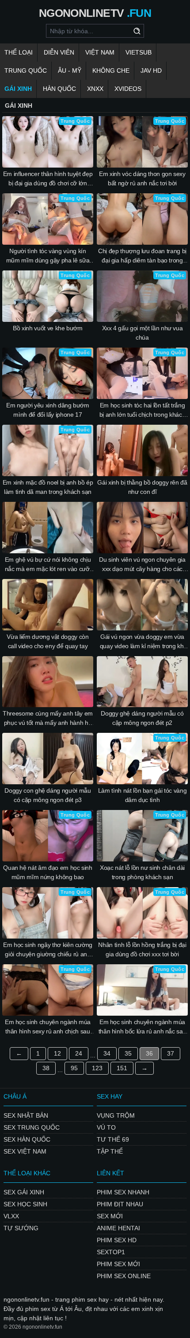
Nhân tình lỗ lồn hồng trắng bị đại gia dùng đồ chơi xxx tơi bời (142, 949)
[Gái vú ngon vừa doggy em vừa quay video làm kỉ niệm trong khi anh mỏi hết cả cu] (142, 604)
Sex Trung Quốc (32, 1127)
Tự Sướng (21, 1228)
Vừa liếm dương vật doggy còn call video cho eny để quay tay (47, 641)
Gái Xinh (18, 88)
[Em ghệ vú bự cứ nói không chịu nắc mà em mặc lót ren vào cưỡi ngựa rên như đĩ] (47, 527)
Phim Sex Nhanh (123, 1192)
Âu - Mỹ (69, 70)
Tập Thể (110, 1151)
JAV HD (151, 70)
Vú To (106, 1127)
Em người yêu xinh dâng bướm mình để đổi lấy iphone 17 (47, 410)
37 (170, 1053)
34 (106, 1053)
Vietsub (138, 52)
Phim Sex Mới (118, 1264)
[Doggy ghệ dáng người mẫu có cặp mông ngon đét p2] (142, 682)
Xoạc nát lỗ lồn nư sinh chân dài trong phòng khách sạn (142, 872)
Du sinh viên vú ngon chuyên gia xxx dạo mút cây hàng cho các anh (142, 565)
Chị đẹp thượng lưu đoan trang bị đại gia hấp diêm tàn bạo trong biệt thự (142, 256)
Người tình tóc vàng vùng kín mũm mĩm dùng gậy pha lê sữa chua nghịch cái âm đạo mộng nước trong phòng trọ (48, 256)
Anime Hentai (118, 1228)
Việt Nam (99, 52)
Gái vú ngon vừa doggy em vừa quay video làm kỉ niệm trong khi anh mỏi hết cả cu (142, 642)
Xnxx (95, 88)
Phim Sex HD (117, 1240)
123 (97, 1068)
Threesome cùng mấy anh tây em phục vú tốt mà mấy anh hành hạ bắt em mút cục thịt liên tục (48, 719)
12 (57, 1053)
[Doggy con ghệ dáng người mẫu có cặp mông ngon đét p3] (47, 758)
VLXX (11, 1216)
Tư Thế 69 (113, 1139)
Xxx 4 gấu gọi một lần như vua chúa (142, 333)
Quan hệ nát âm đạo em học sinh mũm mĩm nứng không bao (47, 872)
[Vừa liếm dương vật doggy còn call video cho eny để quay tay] (47, 604)
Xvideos (127, 88)
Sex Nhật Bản (26, 1115)
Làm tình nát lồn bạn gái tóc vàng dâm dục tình (142, 795)
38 (45, 1068)
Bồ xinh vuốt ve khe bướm (48, 328)
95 (74, 1068)
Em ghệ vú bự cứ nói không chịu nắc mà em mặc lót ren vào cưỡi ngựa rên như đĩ (48, 565)
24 (78, 1053)
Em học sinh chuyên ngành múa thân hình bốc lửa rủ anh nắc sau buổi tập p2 (142, 1027)
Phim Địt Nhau (120, 1204)
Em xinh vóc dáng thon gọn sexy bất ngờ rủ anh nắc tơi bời (142, 178)
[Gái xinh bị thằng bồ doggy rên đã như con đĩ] (142, 450)
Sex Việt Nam (25, 1151)
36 (149, 1053)
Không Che (110, 70)
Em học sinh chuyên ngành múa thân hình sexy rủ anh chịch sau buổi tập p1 (48, 1027)
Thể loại (18, 52)
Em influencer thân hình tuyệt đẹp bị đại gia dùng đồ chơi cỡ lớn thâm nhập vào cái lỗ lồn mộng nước (47, 179)
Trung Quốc (25, 70)
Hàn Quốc (59, 88)
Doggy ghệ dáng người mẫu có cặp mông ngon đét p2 (142, 718)
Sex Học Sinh (25, 1204)
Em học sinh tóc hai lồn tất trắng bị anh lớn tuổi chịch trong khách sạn (142, 410)
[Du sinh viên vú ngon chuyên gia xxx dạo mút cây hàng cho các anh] (142, 527)
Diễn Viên (59, 52)
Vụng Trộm (116, 1115)
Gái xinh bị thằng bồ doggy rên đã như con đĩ (142, 487)
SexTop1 (111, 1252)
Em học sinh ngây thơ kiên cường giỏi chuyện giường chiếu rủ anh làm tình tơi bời (47, 950)
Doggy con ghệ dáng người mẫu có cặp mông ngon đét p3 (47, 795)
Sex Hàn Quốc (27, 1139)
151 (122, 1068)
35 (128, 1053)
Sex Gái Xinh (24, 1192)
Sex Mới (110, 1216)
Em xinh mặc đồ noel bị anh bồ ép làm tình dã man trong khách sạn (48, 487)
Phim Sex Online (124, 1275)
